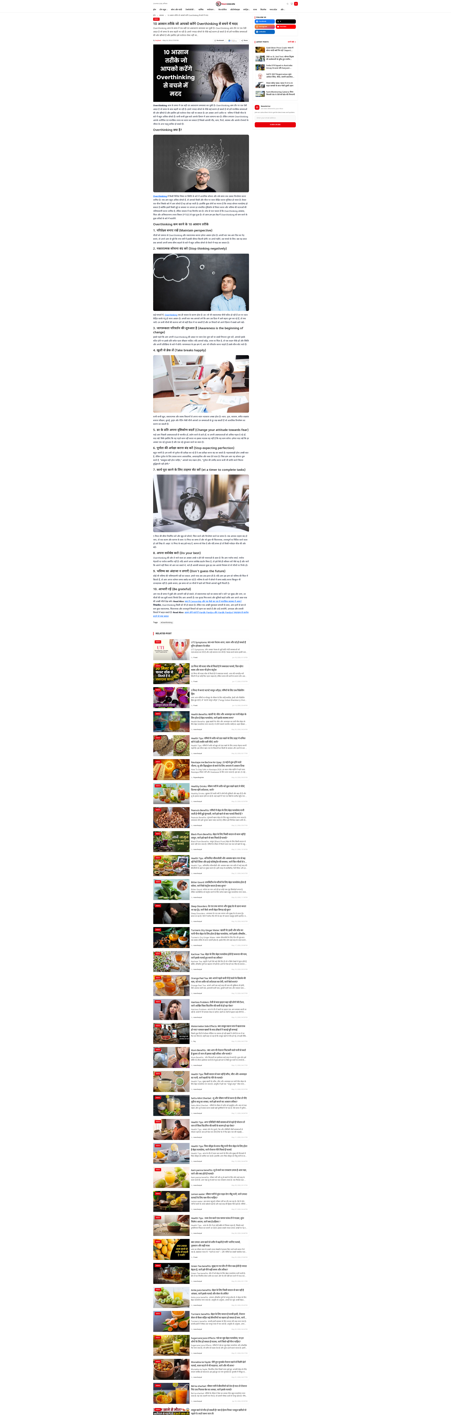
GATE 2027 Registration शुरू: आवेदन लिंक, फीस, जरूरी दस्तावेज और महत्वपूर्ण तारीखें (279, 75)
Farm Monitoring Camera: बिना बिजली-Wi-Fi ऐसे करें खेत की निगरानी (280, 93)
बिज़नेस (263, 10)
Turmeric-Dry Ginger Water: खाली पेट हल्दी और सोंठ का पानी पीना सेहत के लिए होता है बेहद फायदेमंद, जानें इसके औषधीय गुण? (218, 932)
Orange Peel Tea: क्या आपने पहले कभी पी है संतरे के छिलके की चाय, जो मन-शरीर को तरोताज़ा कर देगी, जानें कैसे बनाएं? (218, 980)
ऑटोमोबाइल (235, 10)
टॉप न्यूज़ (162, 10)
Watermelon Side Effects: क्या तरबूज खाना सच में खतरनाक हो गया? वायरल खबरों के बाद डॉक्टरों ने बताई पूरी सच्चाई (218, 1028)
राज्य (255, 10)
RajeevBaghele (198, 778)
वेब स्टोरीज (222, 10)
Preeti (195, 658)
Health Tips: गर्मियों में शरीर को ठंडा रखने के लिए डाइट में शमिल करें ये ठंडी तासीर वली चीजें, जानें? (218, 740)
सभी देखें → (292, 42)
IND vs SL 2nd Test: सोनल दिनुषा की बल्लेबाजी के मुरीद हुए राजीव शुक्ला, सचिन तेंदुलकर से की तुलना (280, 58)
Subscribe (275, 125)
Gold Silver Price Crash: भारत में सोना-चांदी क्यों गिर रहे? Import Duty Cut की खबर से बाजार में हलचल (279, 49)
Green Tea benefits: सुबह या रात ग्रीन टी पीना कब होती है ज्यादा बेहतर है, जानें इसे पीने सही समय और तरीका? (219, 1268)
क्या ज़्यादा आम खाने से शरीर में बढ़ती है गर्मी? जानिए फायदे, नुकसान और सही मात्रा (215, 1244)
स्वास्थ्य (161, 15)
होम (154, 10)
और (282, 10)
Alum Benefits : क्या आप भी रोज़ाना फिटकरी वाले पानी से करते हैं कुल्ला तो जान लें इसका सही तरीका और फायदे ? (218, 1052)
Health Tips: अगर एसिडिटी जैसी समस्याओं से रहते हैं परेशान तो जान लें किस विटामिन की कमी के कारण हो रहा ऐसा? (218, 1124)
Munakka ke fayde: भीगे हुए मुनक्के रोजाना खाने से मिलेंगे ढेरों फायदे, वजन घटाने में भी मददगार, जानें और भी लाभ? (218, 1364)
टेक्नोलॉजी (190, 10)
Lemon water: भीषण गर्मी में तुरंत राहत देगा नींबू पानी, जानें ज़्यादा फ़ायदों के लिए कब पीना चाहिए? (219, 1196)
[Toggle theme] (292, 4)
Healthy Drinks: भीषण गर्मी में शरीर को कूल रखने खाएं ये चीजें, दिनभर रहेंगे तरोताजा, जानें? (218, 788)
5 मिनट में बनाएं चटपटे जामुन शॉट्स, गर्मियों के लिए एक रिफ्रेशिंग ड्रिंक (217, 692)
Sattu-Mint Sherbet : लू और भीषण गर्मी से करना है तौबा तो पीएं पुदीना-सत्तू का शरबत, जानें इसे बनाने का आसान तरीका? (219, 1100)
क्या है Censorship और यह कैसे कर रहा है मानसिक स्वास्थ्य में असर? (213, 601)
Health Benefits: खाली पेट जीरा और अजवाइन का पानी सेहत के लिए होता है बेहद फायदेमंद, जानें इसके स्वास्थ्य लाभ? (218, 716)
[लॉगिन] (296, 4)
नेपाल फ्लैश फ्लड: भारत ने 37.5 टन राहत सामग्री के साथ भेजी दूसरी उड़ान (279, 84)
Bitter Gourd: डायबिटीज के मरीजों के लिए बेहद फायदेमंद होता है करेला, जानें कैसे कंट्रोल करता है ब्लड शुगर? (218, 884)
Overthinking (171, 315)
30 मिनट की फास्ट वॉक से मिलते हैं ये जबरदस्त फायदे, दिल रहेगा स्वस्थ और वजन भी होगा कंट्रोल (217, 668)
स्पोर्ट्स (245, 10)
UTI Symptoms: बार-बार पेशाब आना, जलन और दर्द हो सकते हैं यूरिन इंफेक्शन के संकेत (218, 644)
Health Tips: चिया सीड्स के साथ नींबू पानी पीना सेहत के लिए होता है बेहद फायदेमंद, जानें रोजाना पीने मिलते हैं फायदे (219, 1148)
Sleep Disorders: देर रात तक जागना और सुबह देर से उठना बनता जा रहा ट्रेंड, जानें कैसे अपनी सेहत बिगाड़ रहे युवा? (218, 908)
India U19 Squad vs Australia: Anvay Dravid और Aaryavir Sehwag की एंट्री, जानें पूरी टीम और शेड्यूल (279, 67)
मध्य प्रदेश (273, 10)
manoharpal (197, 730)
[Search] (287, 4)
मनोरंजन (210, 10)
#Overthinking (166, 623)
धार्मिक (201, 10)
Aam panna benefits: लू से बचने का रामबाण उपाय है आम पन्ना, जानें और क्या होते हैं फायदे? (219, 1172)
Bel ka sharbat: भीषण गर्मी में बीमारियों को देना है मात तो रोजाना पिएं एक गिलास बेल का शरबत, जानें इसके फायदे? (219, 1388)
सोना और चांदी (176, 10)
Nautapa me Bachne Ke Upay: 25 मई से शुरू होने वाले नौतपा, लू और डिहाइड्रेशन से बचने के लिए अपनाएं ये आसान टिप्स (217, 764)
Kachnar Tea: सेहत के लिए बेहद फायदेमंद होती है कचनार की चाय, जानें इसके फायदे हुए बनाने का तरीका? (219, 956)
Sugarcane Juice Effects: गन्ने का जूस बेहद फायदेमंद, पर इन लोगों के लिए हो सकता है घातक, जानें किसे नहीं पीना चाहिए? (217, 1340)
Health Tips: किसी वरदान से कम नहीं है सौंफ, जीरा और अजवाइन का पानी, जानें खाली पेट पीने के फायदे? (219, 1076)
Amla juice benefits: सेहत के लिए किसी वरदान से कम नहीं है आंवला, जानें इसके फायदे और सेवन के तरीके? (217, 1292)
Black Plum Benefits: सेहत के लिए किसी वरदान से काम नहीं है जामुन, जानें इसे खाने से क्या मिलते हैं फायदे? (218, 836)
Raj (194, 1041)
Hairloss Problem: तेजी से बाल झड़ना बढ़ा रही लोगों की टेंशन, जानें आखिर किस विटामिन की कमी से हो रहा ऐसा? (217, 1004)
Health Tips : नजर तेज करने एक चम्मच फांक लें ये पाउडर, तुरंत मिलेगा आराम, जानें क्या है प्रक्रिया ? (217, 1220)
